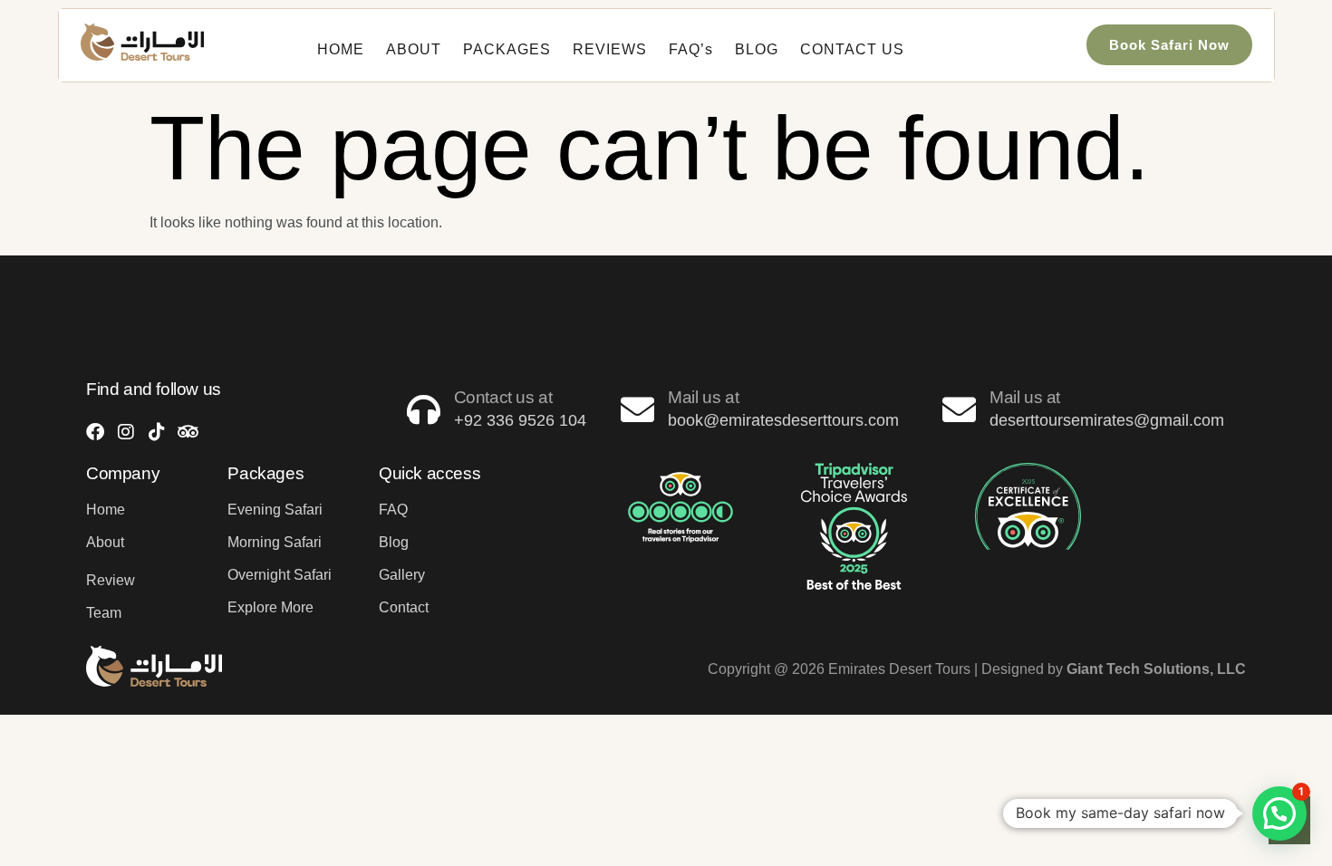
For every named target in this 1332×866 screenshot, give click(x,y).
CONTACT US (852, 49)
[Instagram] (126, 432)
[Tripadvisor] (188, 432)
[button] (1279, 813)
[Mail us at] (637, 410)
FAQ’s (691, 49)
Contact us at (503, 397)
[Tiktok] (157, 432)
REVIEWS (610, 49)
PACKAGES (507, 49)
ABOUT (413, 49)
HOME (340, 49)
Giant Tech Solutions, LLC (1156, 669)
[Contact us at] (423, 410)
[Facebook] (95, 432)
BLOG (756, 49)
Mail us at (703, 397)
